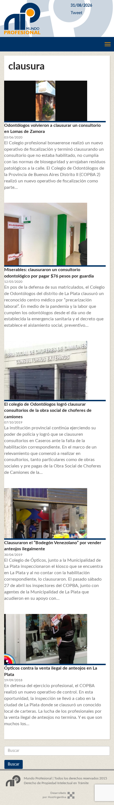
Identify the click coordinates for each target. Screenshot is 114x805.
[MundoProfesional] (33, 18)
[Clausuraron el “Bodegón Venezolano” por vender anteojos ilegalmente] (55, 513)
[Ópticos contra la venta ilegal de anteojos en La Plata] (55, 639)
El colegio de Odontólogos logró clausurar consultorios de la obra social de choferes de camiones (48, 410)
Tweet (76, 13)
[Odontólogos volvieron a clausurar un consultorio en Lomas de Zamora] (55, 101)
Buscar (13, 764)
